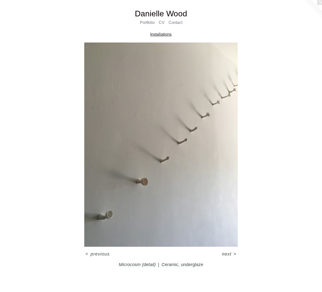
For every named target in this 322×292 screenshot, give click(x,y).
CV (162, 22)
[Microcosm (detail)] (161, 145)
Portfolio (147, 22)
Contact (175, 22)
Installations (161, 34)
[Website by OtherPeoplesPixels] (312, 10)
